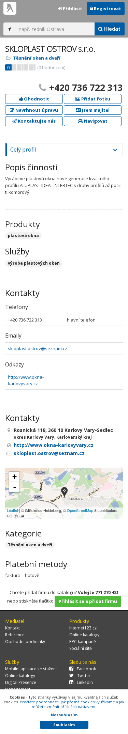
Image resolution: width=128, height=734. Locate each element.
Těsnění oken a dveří (36, 58)
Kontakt (12, 628)
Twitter (83, 675)
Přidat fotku (95, 99)
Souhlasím (64, 724)
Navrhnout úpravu (36, 110)
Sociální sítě (80, 648)
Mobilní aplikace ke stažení (31, 669)
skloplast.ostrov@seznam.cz (37, 348)
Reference (15, 635)
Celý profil (23, 149)
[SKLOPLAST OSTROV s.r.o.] (64, 493)
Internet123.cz (83, 628)
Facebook (86, 669)
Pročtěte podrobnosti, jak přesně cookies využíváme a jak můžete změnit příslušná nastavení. (72, 704)
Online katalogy (84, 635)
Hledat (111, 29)
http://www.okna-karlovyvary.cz (26, 380)
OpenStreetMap (80, 510)
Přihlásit (72, 8)
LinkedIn (85, 682)
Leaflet (12, 510)
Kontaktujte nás (36, 121)
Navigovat (95, 121)
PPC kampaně (82, 641)
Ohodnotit (36, 99)
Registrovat (107, 8)
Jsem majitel (95, 110)
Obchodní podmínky (25, 641)
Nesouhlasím (64, 714)
